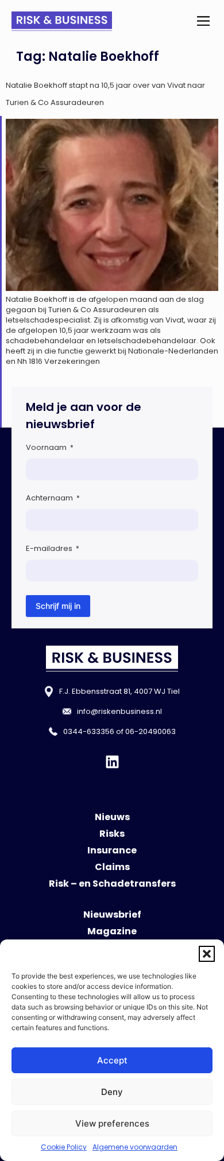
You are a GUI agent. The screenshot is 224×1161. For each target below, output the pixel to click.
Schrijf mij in (58, 606)
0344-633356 (88, 731)
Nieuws (112, 817)
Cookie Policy (64, 1147)
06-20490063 (150, 731)
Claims (112, 866)
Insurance (112, 850)
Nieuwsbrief (112, 914)
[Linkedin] (112, 762)
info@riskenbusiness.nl (119, 711)
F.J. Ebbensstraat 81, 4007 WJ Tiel (119, 691)
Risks (112, 833)
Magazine (112, 931)
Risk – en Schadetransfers (112, 883)
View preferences (112, 1123)
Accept (112, 1060)
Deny (112, 1091)
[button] (207, 954)
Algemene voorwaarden (134, 1147)
